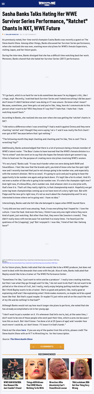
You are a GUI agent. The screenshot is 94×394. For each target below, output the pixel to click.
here (23, 330)
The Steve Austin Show (21, 339)
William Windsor (12, 34)
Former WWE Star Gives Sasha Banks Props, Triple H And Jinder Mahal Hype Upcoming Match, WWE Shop (29, 263)
